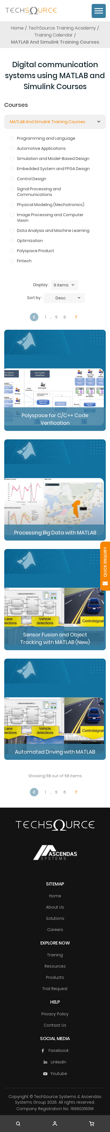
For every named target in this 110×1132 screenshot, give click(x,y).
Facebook (59, 1050)
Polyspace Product (35, 251)
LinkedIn (58, 1062)
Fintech (24, 261)
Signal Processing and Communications (39, 191)
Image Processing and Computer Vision (50, 217)
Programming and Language (46, 138)
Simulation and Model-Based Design (53, 158)
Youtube (58, 1073)
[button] (64, 285)
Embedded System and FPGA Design (53, 168)
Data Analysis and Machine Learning (53, 230)
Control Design (31, 179)
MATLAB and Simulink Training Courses (47, 122)
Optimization (30, 240)
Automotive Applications (41, 148)
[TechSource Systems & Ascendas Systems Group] (55, 858)
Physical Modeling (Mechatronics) (50, 204)
